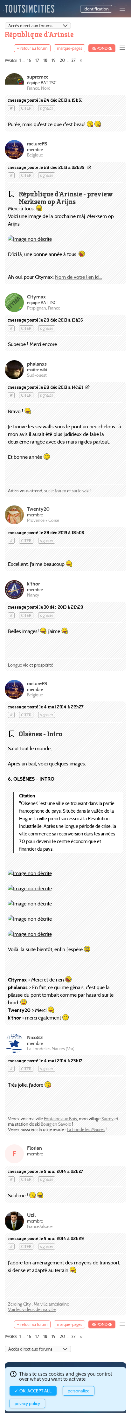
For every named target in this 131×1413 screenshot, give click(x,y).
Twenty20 (38, 509)
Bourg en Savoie (56, 1124)
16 (29, 60)
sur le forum (55, 491)
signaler (46, 108)
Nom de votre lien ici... (78, 277)
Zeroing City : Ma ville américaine (38, 1304)
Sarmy (107, 1119)
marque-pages (69, 48)
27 (73, 60)
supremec (37, 77)
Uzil (31, 1215)
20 (62, 60)
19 (54, 60)
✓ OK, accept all (33, 1391)
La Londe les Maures (86, 1129)
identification (96, 9)
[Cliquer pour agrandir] (30, 239)
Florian (34, 1148)
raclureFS (37, 144)
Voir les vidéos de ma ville (32, 1309)
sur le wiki (80, 491)
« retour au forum (32, 48)
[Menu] (122, 9)
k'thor (33, 584)
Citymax (36, 297)
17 (37, 60)
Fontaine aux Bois (60, 1119)
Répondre (102, 48)
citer (26, 108)
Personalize (78, 1391)
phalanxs (37, 364)
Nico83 (35, 1037)
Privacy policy (27, 1403)
